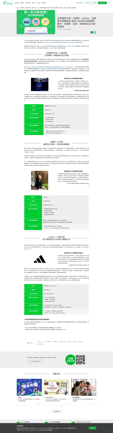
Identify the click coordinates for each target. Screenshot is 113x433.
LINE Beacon (41, 341)
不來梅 (68, 46)
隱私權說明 (50, 430)
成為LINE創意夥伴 (57, 327)
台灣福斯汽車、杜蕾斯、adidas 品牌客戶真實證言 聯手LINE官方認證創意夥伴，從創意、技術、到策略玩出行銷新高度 (50, 8)
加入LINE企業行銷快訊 (35, 361)
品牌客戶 (55, 341)
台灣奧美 (64, 46)
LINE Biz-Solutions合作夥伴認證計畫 (52, 42)
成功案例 (22, 8)
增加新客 (80, 341)
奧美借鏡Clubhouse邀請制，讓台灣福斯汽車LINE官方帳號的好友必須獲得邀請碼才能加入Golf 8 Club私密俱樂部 (48, 67)
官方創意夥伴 (48, 341)
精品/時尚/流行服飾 (72, 341)
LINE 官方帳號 (41, 344)
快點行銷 (73, 46)
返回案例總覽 (56, 411)
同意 (92, 428)
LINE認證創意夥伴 (59, 329)
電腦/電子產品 (63, 341)
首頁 (18, 8)
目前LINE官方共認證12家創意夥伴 (76, 42)
